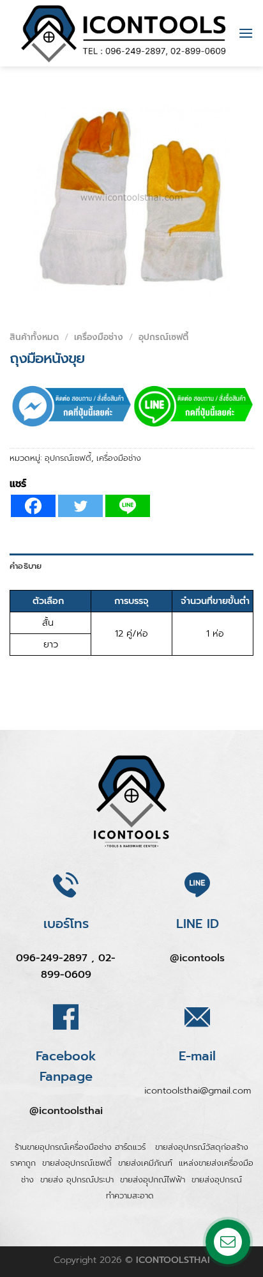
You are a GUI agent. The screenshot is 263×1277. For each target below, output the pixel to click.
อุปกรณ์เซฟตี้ (163, 337)
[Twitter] (80, 506)
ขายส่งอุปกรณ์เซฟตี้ (77, 1163)
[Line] (127, 506)
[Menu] (245, 33)
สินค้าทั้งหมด (34, 337)
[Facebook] (33, 506)
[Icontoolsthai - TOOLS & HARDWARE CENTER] (124, 33)
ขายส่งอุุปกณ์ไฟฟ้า (152, 1179)
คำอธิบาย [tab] (26, 566)
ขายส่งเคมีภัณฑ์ (145, 1163)
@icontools (197, 958)
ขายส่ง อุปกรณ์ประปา (77, 1179)
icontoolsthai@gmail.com (197, 1090)
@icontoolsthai (66, 1110)
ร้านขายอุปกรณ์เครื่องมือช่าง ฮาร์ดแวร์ (82, 1147)
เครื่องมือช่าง (98, 337)
